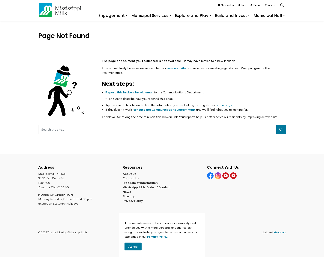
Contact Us (131, 178)
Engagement (111, 15)
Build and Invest (231, 15)
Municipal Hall (268, 15)
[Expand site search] (282, 5)
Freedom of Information (140, 183)
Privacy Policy (157, 236)
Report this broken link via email (129, 92)
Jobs (244, 5)
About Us (129, 174)
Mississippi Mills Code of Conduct (147, 187)
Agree (133, 246)
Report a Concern (264, 5)
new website (176, 68)
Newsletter (227, 5)
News (127, 192)
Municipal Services (149, 15)
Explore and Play (191, 15)
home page (224, 105)
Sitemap (130, 196)
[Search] (281, 129)
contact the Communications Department (164, 109)
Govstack (280, 232)
